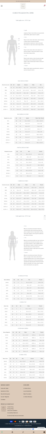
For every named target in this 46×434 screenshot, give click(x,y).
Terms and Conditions (12, 410)
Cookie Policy (10, 407)
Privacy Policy (10, 408)
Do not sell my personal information (15, 415)
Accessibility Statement (12, 412)
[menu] (2, 6)
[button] (44, 6)
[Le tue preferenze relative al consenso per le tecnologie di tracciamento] (2, 432)
